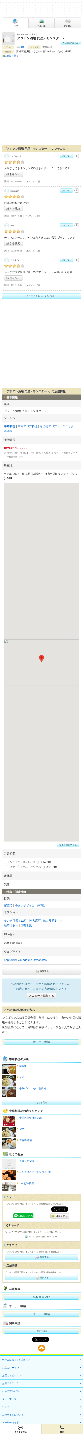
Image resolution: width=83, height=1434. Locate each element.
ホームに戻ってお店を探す (16, 1359)
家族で (8, 905)
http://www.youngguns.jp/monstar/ (25, 959)
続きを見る (13, 174)
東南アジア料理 (27, 426)
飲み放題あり (51, 920)
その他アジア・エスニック (57, 426)
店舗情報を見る (71, 43)
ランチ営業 (11, 920)
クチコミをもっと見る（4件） (42, 296)
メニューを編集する (41, 995)
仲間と (41, 905)
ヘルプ (5, 1406)
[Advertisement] (41, 101)
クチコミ (68, 26)
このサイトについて (13, 1414)
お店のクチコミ (10, 1383)
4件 (22, 47)
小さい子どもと (25, 905)
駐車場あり (11, 925)
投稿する (44, 1257)
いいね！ (66, 156)
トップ (15, 26)
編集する (44, 971)
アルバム (41, 26)
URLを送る (61, 1215)
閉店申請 (41, 1331)
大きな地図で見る (68, 845)
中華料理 (9, 426)
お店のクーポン (10, 1367)
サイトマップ (9, 1399)
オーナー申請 (41, 1042)
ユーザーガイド (10, 1422)
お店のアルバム (10, 1391)
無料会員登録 (41, 1297)
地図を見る (12, 55)
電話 (62, 1432)
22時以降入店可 (31, 920)
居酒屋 (8, 431)
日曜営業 (26, 925)
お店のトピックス (11, 1375)
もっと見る (41, 1102)
